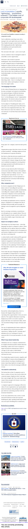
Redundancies (15, 441)
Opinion (2, 9)
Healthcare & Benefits (11, 9)
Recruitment (7, 441)
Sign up (3, 408)
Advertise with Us (14, 504)
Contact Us (14, 507)
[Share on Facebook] (17, 446)
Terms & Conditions (7, 506)
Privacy (20, 506)
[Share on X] (13, 446)
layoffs (22, 441)
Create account (13, 5)
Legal (25, 506)
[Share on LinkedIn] (10, 446)
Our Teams (22, 504)
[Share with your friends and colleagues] (15, 446)
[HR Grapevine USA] (2, 2)
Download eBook (14, 306)
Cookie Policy (15, 506)
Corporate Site (7, 504)
